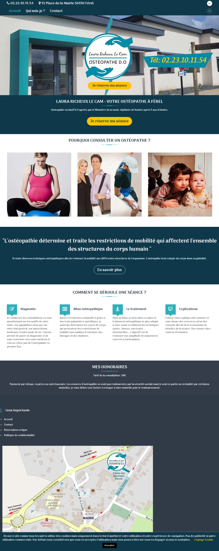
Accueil (15, 11)
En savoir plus (109, 270)
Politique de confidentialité (19, 435)
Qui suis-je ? (35, 11)
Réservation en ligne (15, 430)
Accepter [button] (110, 545)
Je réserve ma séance (109, 121)
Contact (56, 11)
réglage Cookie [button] (203, 540)
